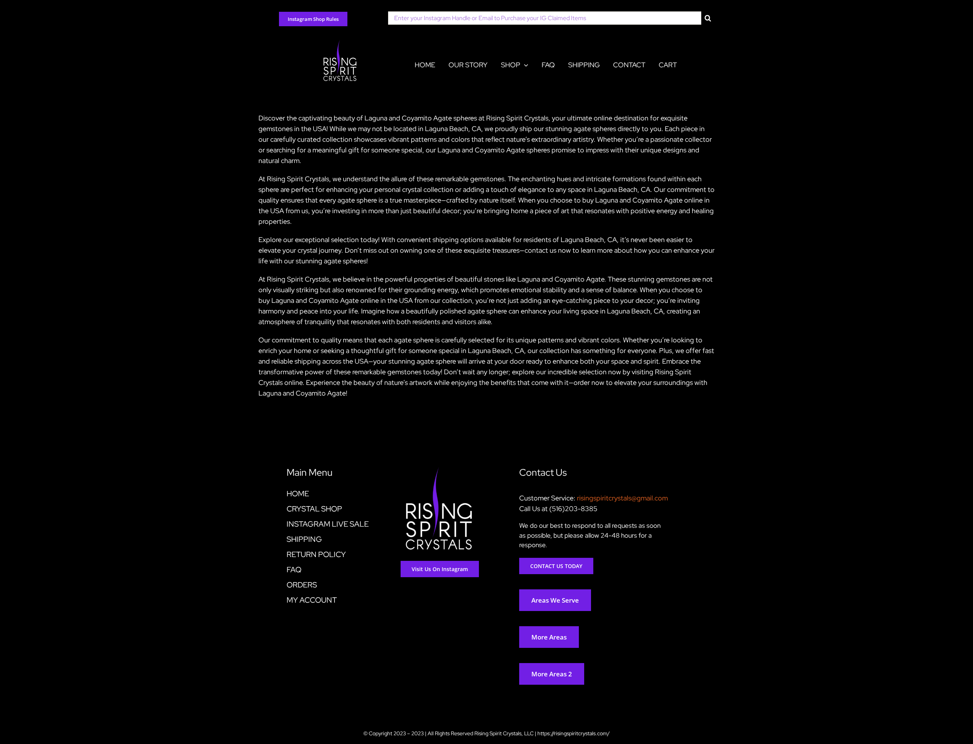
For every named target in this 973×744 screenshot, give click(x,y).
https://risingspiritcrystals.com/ (573, 733)
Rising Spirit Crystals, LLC (504, 733)
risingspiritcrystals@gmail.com (622, 498)
